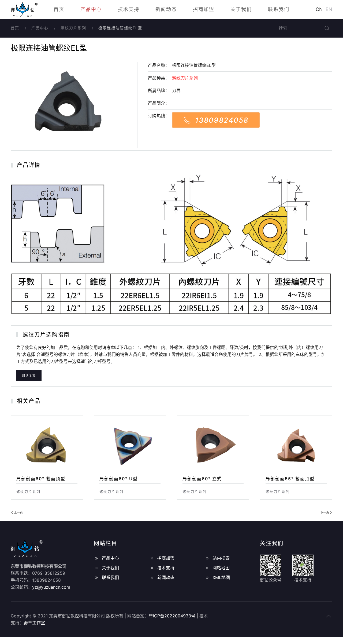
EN (329, 9)
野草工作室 (34, 622)
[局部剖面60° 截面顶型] (46, 445)
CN (319, 9)
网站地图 (221, 567)
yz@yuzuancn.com (51, 587)
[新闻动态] (152, 577)
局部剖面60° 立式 (202, 478)
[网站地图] (207, 567)
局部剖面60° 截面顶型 (40, 478)
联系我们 (278, 9)
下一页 (325, 512)
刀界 (176, 90)
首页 (59, 9)
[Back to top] (328, 616)
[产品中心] (96, 558)
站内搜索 (221, 558)
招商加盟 (203, 9)
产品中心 (91, 9)
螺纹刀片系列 (73, 28)
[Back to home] (24, 9)
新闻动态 (166, 9)
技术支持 (128, 9)
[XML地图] (207, 577)
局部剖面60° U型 (118, 478)
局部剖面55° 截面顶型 (290, 478)
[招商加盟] (152, 558)
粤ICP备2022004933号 (172, 615)
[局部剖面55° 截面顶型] (296, 445)
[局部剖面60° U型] (130, 445)
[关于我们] (96, 567)
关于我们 (241, 9)
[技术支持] (152, 567)
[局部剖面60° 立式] (213, 445)
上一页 (18, 512)
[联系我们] (96, 577)
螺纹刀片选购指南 (46, 335)
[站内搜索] (207, 558)
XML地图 (221, 577)
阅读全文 (29, 375)
